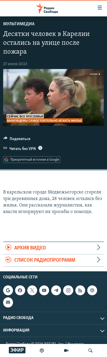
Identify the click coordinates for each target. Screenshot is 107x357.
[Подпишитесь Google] (8, 290)
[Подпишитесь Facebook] (20, 290)
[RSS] (80, 290)
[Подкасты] (92, 290)
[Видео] (66, 350)
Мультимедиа (19, 24)
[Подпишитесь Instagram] (68, 290)
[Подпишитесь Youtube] (44, 290)
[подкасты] (42, 350)
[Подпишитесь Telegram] (56, 290)
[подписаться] (8, 303)
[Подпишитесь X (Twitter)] (32, 290)
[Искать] (90, 350)
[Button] (16, 140)
